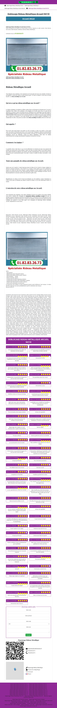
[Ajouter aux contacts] (33, 2)
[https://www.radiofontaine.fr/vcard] (15, 651)
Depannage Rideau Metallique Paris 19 (14, 696)
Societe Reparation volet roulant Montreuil (37, 703)
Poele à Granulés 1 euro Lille (27, 704)
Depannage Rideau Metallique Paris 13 (19, 692)
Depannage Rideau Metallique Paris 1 (19, 684)
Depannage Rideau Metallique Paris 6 (38, 686)
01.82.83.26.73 (26, 2)
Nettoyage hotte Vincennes (28, 700)
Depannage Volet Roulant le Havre (13, 700)
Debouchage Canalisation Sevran (38, 702)
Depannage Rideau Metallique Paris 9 (19, 689)
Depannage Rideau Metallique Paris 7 (19, 688)
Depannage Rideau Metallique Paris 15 (19, 693)
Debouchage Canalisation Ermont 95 (28, 706)
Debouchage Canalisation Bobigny (18, 703)
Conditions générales (28, 697)
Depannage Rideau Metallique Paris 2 (38, 684)
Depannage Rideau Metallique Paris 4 (38, 685)
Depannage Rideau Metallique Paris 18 (38, 694)
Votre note (28, 621)
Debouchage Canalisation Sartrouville (20, 702)
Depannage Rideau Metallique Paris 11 (19, 690)
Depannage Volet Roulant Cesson (20, 699)
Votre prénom (28, 615)
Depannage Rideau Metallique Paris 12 (38, 690)
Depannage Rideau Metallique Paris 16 (38, 693)
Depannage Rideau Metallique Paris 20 (34, 696)
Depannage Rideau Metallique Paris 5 (19, 686)
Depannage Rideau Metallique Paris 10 (38, 689)
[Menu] (37, 2)
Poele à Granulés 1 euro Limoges (12, 704)
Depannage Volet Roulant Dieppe (37, 699)
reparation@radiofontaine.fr (35, 648)
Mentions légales (48, 696)
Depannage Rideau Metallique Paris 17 (19, 694)
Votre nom (28, 610)
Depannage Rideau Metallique (35, 667)
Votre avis (28, 627)
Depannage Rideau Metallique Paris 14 (38, 692)
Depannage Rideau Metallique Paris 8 (38, 688)
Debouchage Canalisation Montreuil (44, 700)
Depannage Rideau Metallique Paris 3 (19, 685)
